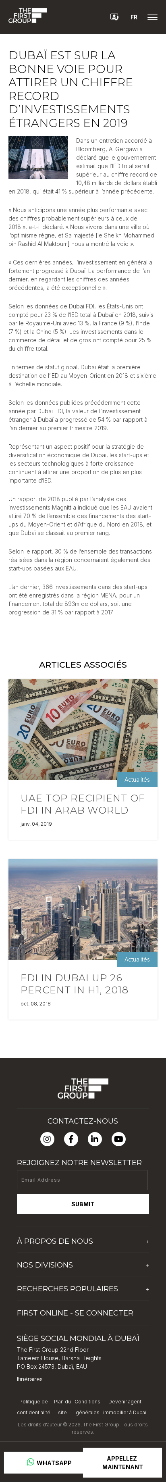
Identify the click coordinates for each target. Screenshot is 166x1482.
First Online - (75, 1313)
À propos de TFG (40, 1256)
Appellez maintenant (122, 1462)
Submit (82, 1204)
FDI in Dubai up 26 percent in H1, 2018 (75, 984)
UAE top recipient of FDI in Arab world (83, 804)
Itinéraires (30, 1379)
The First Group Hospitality (52, 1280)
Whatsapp (53, 1462)
